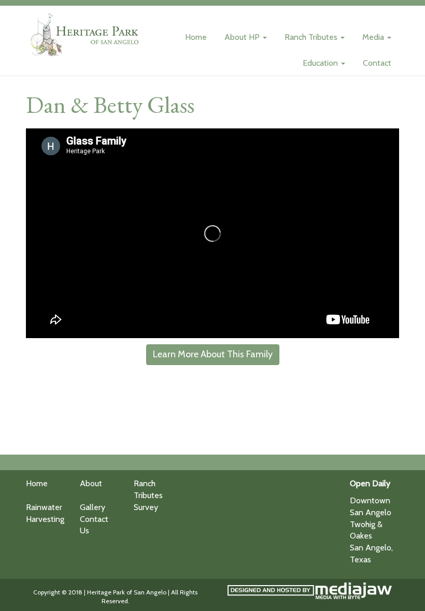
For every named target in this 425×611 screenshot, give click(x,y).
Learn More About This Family (213, 354)
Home (196, 37)
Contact (377, 63)
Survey (146, 507)
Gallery (92, 507)
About (91, 483)
